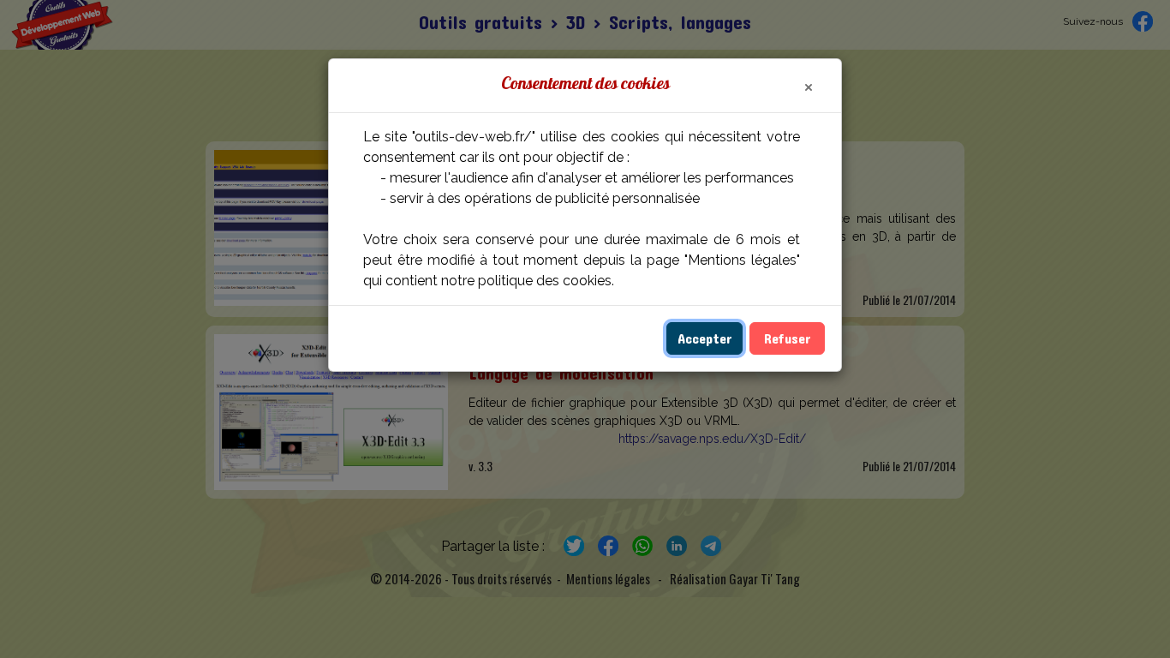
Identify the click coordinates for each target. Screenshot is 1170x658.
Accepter (704, 338)
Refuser (787, 338)
